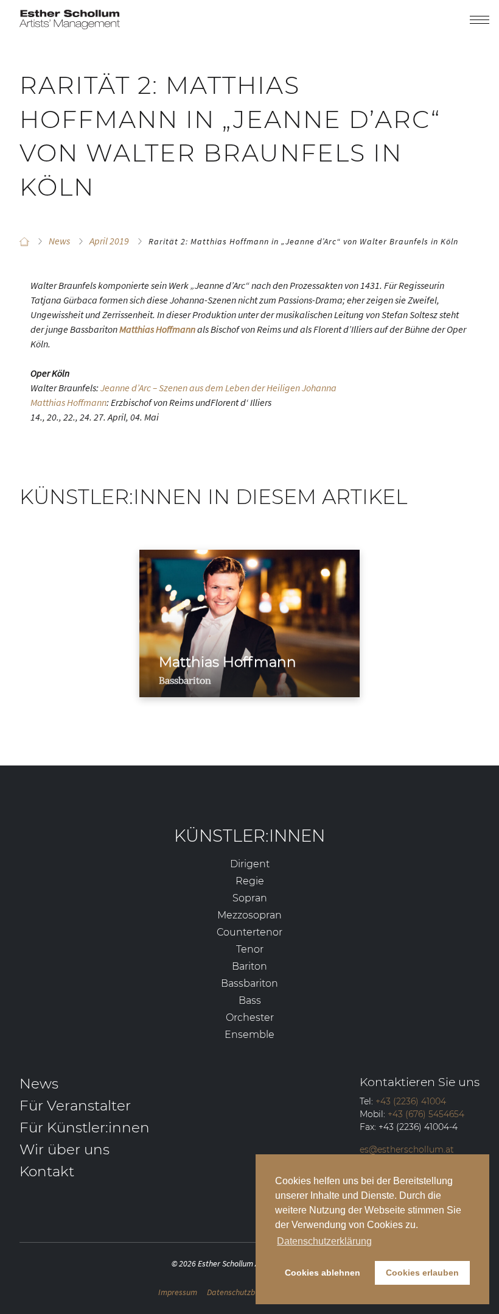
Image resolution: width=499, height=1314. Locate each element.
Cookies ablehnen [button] (322, 1272)
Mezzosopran (249, 915)
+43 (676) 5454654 (426, 1114)
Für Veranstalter (75, 1105)
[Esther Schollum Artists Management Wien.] (24, 241)
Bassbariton (249, 983)
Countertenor (249, 932)
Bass (250, 1000)
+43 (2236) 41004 (410, 1101)
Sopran (249, 898)
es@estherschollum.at (407, 1149)
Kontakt (46, 1171)
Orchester (250, 1017)
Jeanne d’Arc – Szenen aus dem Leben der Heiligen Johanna (218, 388)
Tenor (249, 949)
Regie (250, 881)
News (38, 1083)
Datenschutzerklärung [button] (324, 1241)
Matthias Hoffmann (68, 402)
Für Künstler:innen (84, 1127)
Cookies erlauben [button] (422, 1272)
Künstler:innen (249, 835)
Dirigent (250, 864)
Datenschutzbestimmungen (255, 1292)
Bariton (249, 966)
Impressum (177, 1292)
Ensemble (249, 1034)
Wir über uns (64, 1149)
